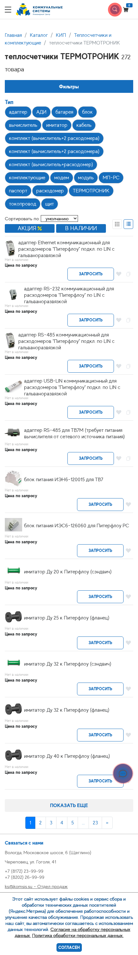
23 (95, 823)
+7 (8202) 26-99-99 (24, 877)
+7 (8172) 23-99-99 (24, 871)
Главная (13, 35)
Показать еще (69, 805)
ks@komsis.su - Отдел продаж (36, 886)
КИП (61, 35)
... (83, 823)
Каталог (39, 35)
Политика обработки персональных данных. (78, 935)
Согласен (69, 947)
